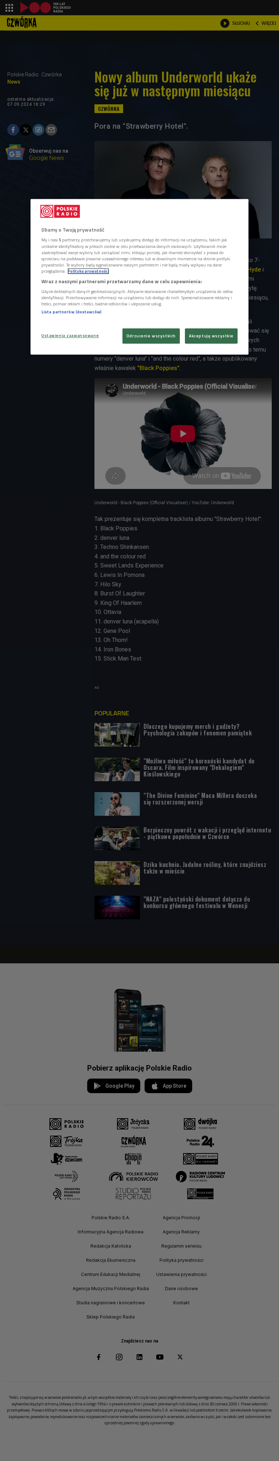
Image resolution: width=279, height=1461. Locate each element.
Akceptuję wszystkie (211, 336)
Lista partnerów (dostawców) (71, 312)
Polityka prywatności (88, 271)
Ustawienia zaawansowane (70, 335)
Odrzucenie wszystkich (151, 336)
